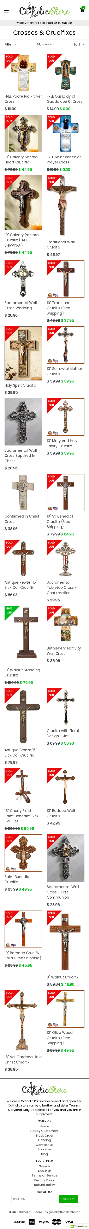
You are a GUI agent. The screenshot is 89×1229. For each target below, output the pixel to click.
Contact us (44, 1145)
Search (44, 1166)
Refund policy (44, 1184)
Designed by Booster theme (61, 1212)
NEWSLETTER (44, 1191)
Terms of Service (45, 1175)
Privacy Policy (44, 1180)
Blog (44, 1154)
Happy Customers (44, 1131)
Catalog (44, 1140)
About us (45, 1149)
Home (44, 1126)
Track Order (44, 1135)
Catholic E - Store (30, 1212)
